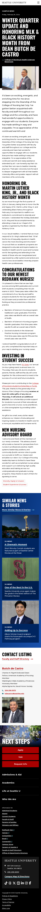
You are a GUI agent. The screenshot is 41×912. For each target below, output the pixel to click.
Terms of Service (8, 902)
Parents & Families (9, 822)
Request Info (20, 764)
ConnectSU (6, 841)
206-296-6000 (13, 872)
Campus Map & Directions (17, 876)
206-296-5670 (10, 690)
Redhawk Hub (7, 830)
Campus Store (7, 844)
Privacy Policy (7, 899)
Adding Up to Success (16, 630)
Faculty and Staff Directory (15, 659)
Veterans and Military (10, 825)
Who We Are (9, 799)
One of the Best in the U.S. (19, 587)
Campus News (8, 11)
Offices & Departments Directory (15, 853)
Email (4, 838)
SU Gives (25, 365)
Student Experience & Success (14, 485)
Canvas (5, 833)
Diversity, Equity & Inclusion (13, 481)
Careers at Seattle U (10, 847)
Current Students (9, 816)
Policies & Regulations (10, 896)
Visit (21, 757)
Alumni (4, 813)
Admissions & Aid (11, 774)
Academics (8, 782)
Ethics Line (6, 908)
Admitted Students (9, 810)
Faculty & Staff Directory (11, 850)
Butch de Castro (12, 668)
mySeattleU (6, 836)
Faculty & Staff (8, 819)
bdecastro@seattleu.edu (14, 693)
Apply (20, 750)
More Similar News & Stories (16, 510)
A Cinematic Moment (16, 544)
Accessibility (6, 905)
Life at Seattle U (11, 791)
